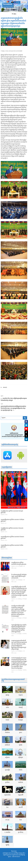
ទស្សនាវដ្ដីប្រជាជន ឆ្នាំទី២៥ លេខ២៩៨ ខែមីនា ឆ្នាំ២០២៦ (12, 546)
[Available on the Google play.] (20, 456)
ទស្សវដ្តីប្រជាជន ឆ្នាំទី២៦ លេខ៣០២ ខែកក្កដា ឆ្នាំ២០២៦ (12, 512)
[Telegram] (26, 425)
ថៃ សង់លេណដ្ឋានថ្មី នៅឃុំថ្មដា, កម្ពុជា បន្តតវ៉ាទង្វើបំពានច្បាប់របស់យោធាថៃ (19, 576)
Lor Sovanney (19, 51)
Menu (14, 14)
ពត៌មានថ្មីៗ (5, 387)
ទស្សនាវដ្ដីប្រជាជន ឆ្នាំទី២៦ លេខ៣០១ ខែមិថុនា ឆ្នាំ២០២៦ (12, 520)
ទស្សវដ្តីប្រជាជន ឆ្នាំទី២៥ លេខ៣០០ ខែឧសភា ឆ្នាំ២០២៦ (12, 529)
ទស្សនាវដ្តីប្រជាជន (7, 467)
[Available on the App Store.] (7, 456)
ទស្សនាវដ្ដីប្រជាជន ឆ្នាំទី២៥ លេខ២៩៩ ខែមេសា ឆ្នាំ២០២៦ (12, 537)
